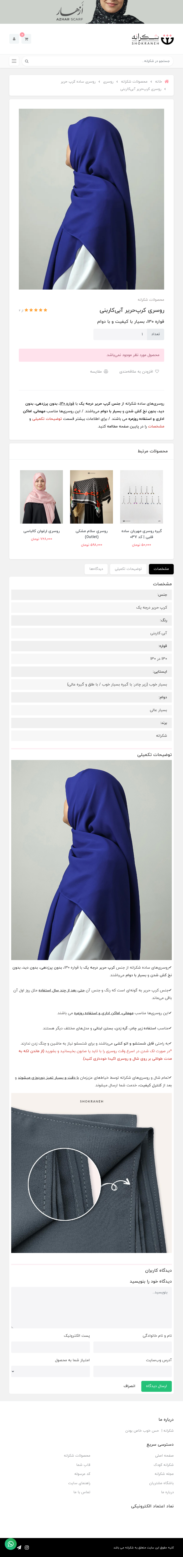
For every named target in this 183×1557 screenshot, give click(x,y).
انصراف (129, 1386)
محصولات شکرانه (77, 1455)
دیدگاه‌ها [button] (96, 569)
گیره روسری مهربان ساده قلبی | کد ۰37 (142, 534)
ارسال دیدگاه (156, 1386)
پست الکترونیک (77, 1335)
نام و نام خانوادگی (157, 1335)
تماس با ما (81, 1492)
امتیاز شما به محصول (72, 1360)
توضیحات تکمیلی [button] (128, 569)
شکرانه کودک (164, 1465)
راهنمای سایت (79, 1483)
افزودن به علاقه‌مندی (136, 371)
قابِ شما (83, 1465)
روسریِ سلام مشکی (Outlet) (91, 534)
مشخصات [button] (161, 569)
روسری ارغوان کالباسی (41, 531)
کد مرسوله (82, 1474)
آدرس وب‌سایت (159, 1360)
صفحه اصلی (164, 1455)
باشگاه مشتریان (161, 1483)
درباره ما (167, 1492)
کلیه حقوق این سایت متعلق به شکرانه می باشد (143, 1548)
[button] (26, 39)
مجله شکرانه (164, 1474)
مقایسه (96, 371)
